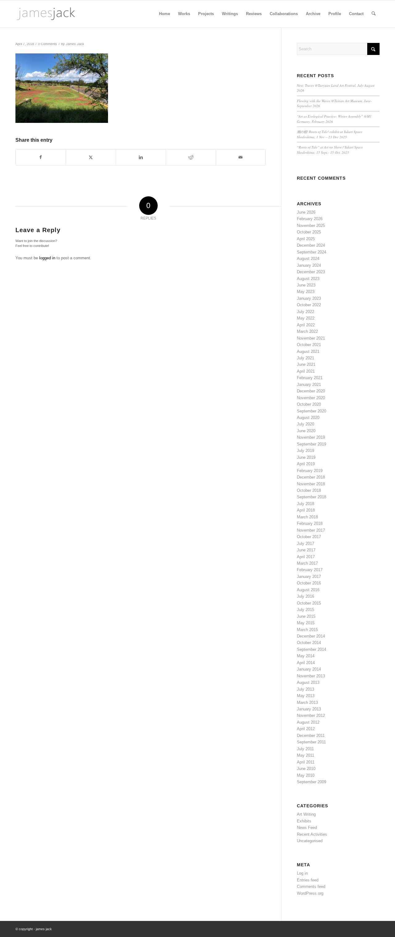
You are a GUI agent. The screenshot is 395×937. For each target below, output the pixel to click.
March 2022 (307, 331)
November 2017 (311, 530)
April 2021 (306, 371)
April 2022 (306, 325)
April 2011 (305, 762)
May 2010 (305, 775)
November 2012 (311, 715)
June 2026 (306, 212)
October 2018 (309, 490)
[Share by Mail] (241, 157)
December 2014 (311, 636)
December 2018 (311, 477)
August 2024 (308, 258)
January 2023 (309, 298)
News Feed (307, 827)
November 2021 (311, 338)
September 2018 (311, 497)
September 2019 (311, 444)
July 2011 (305, 749)
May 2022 (305, 318)
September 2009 (311, 782)
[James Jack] (45, 13)
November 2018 (311, 484)
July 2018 (305, 503)
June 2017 (306, 550)
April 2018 (306, 510)
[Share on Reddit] (191, 157)
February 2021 (309, 377)
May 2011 (305, 755)
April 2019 (306, 464)
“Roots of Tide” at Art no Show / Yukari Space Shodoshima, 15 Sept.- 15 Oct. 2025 (330, 150)
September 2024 (311, 252)
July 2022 (305, 311)
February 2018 (309, 523)
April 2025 (306, 238)
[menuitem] (164, 13)
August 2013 (308, 682)
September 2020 (311, 411)
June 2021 (306, 364)
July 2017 (305, 543)
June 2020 (306, 431)
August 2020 (308, 417)
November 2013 (311, 676)
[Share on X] (91, 157)
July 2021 (305, 358)
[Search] (374, 13)
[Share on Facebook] (41, 157)
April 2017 (306, 556)
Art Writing (306, 814)
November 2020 (311, 397)
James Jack (75, 44)
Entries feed (307, 880)
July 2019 (305, 450)
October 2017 (309, 536)
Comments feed (311, 886)
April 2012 (306, 728)
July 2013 (305, 689)
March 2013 (307, 702)
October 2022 (309, 305)
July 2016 (305, 596)
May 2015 (305, 623)
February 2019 (309, 470)
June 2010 (306, 768)
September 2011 (311, 742)
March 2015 (307, 629)
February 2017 (309, 569)
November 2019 (311, 437)
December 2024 (311, 245)
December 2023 (311, 272)
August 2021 (308, 351)
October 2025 (309, 232)
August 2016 (308, 590)
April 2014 (306, 662)
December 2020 (311, 391)
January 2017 (309, 576)
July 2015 (305, 609)
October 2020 (309, 404)
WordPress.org (310, 893)
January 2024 (309, 265)
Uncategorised (309, 841)
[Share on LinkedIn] (141, 157)
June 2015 (306, 616)
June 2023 (306, 285)
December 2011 (311, 735)
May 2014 (305, 656)
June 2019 (306, 457)
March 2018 (307, 517)
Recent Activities (312, 834)
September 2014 (311, 649)
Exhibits (304, 821)
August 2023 (308, 278)
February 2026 (309, 218)
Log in (302, 873)
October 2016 (309, 583)
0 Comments (47, 44)
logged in (47, 258)
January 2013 (309, 709)
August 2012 (308, 722)
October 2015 (309, 603)
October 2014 (309, 642)
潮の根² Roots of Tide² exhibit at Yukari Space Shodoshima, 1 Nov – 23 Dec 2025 (329, 134)
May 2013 (305, 695)
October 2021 (309, 344)
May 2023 (305, 291)
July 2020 (305, 424)
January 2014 (309, 669)
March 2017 (307, 563)
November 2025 (311, 225)
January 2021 (309, 384)
